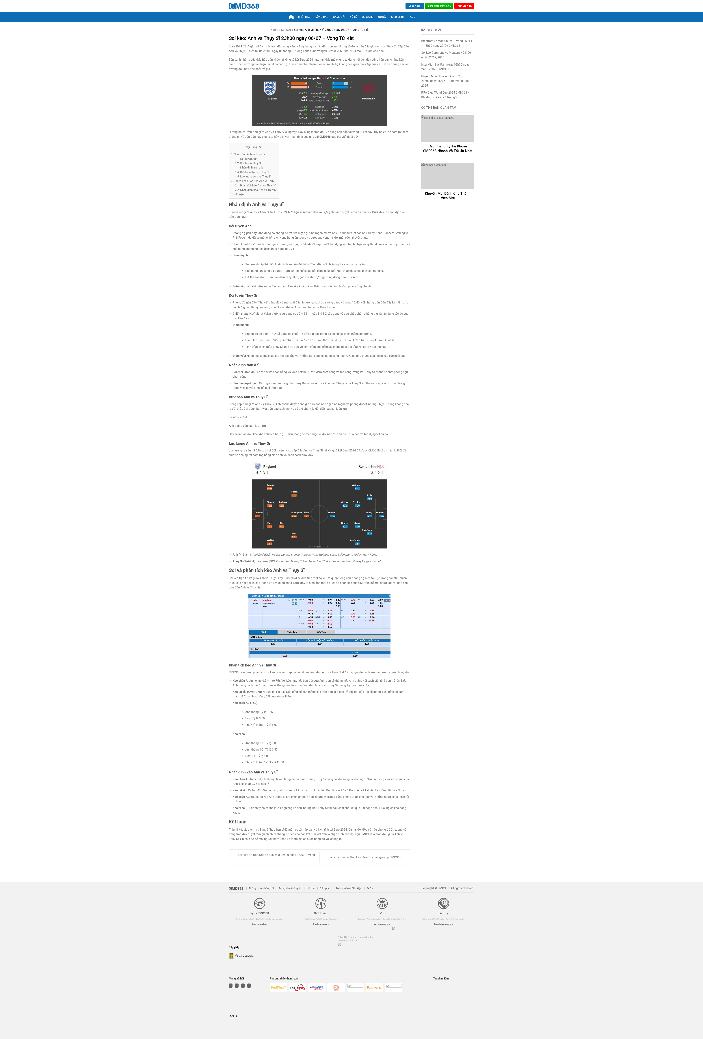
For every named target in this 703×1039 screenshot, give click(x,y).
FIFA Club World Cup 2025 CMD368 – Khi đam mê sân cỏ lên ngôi (445, 95)
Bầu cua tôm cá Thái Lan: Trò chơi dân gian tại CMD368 (365, 857)
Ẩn (260, 147)
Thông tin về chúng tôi (261, 888)
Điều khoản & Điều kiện (349, 888)
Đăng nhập (414, 6)
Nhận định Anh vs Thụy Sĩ (248, 154)
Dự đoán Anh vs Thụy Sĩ (252, 172)
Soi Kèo (286, 30)
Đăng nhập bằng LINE (439, 6)
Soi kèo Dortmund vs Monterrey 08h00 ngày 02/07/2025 (446, 55)
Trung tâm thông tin (290, 888)
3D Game (367, 16)
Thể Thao (304, 16)
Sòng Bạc (321, 16)
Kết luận (237, 194)
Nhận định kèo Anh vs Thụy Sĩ (256, 190)
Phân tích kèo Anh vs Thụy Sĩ (255, 185)
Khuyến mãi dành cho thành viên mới (447, 195)
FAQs (412, 16)
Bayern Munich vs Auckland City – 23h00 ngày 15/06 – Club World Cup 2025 (445, 81)
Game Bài (339, 16)
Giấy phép (325, 888)
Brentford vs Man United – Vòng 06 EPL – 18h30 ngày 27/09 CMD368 (447, 43)
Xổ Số (353, 16)
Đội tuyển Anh (246, 158)
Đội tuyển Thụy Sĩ (248, 163)
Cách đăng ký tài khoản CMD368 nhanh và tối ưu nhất (447, 148)
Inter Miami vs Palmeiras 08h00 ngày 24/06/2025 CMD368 (445, 67)
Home (274, 30)
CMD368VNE (291, 17)
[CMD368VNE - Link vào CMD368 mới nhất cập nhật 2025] (244, 6)
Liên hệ (310, 888)
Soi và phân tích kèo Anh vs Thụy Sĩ (254, 181)
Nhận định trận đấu (249, 167)
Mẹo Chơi (397, 16)
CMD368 (325, 136)
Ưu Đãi (382, 16)
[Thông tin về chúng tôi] (237, 888)
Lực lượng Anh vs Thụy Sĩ (253, 176)
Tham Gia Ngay (464, 6)
